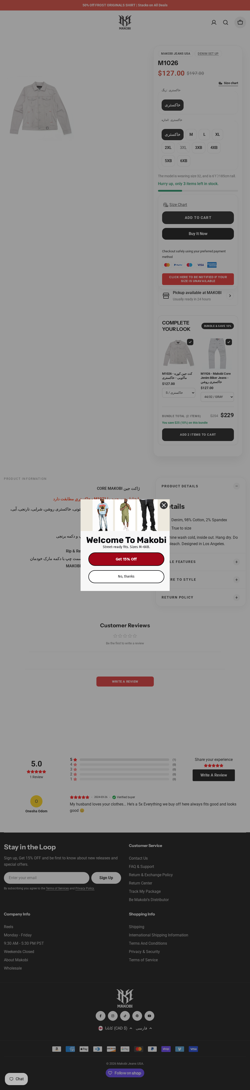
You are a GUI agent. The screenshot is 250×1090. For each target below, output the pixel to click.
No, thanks (126, 576)
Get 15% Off (126, 559)
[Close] (164, 505)
